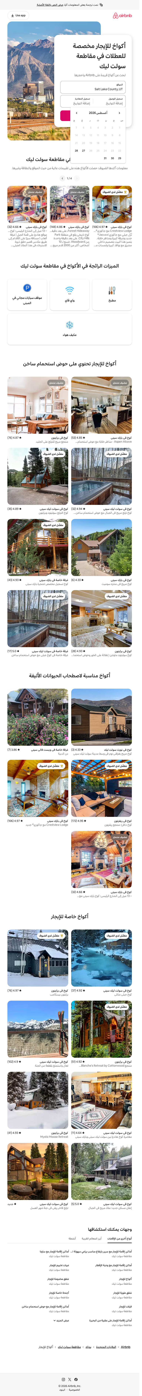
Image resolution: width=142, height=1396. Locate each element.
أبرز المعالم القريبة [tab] (92, 1238)
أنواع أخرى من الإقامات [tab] (119, 1238)
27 (83, 150)
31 (105, 158)
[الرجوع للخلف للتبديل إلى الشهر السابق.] (119, 113)
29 (119, 158)
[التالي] (62, 178)
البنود (62, 1389)
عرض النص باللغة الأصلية (50, 4)
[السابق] (77, 178)
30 (112, 158)
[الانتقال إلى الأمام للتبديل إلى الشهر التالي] (77, 113)
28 (76, 150)
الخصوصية (74, 1389)
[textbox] (109, 103)
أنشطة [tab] (72, 1238)
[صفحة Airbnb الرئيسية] (122, 15)
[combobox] (93, 89)
